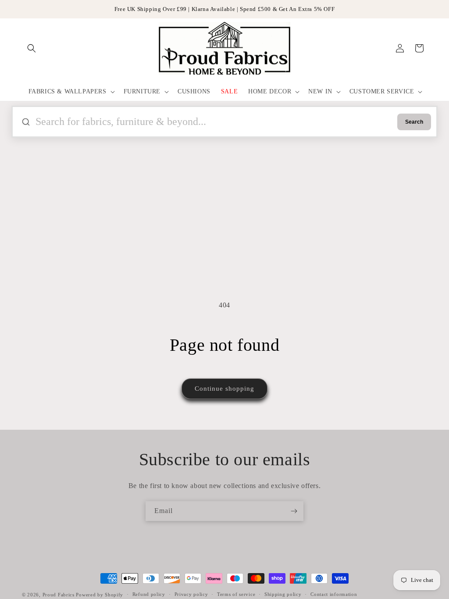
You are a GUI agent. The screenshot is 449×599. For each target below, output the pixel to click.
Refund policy (148, 594)
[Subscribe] (293, 511)
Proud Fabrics (59, 594)
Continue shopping (224, 388)
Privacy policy (191, 594)
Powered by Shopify (99, 594)
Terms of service (236, 594)
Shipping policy (283, 594)
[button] (31, 48)
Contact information (333, 594)
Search (414, 122)
